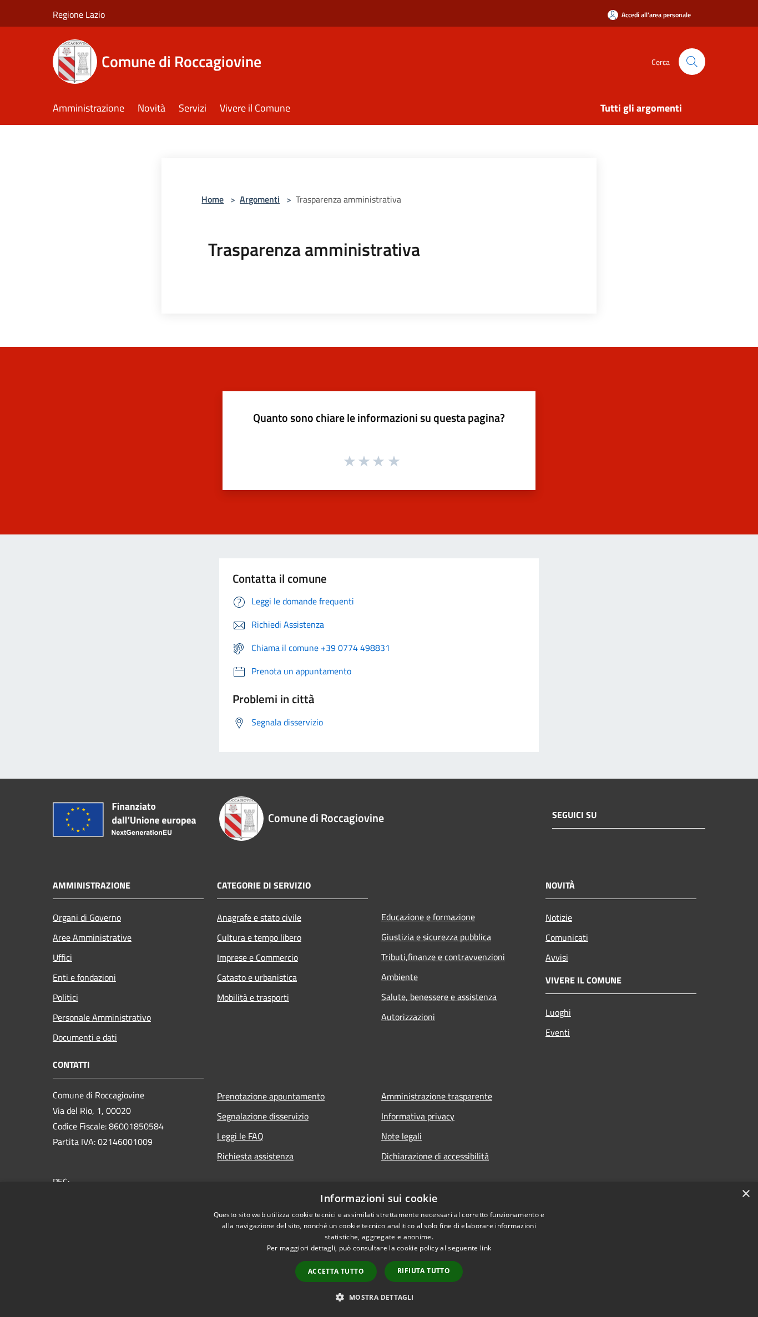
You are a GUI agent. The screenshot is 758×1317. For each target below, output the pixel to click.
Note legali (401, 1136)
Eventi (557, 1032)
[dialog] (379, 1249)
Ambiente (399, 976)
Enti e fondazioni (84, 977)
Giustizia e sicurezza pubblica (436, 936)
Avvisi (556, 957)
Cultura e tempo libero (259, 937)
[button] (378, 1297)
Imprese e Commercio (257, 957)
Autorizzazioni (408, 1016)
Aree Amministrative (92, 937)
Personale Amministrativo (102, 1017)
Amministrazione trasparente (436, 1096)
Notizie (558, 917)
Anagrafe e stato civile (259, 917)
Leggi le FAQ (240, 1136)
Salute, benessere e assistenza (439, 996)
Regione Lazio (79, 14)
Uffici (62, 957)
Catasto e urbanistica (257, 977)
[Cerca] (692, 61)
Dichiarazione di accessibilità (435, 1156)
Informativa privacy (417, 1116)
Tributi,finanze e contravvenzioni (443, 956)
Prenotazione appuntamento (271, 1096)
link (485, 1248)
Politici (65, 997)
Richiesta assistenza (255, 1156)
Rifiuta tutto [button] (423, 1270)
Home (212, 199)
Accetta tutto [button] (336, 1271)
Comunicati (566, 937)
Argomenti (260, 199)
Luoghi (558, 1012)
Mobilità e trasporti (253, 997)
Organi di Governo (87, 917)
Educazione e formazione (428, 917)
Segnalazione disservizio (263, 1116)
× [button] (745, 1194)
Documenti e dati (85, 1037)
